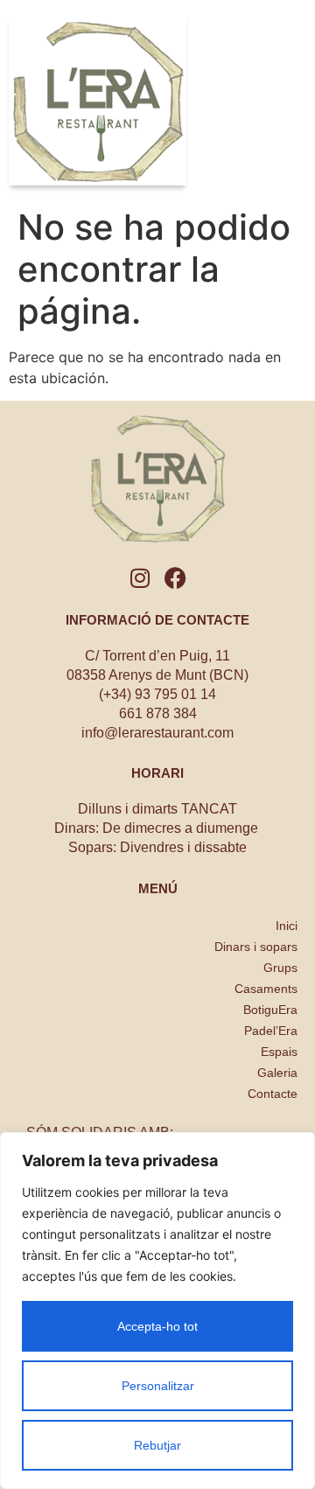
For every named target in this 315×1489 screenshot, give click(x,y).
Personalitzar (158, 1386)
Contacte (273, 1094)
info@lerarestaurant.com (157, 732)
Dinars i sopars (256, 947)
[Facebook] (175, 578)
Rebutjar (157, 1445)
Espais (279, 1052)
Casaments (266, 989)
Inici (287, 926)
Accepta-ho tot (157, 1326)
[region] (157, 1310)
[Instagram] (140, 578)
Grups (280, 968)
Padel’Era (271, 1031)
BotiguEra (270, 1010)
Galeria (277, 1073)
